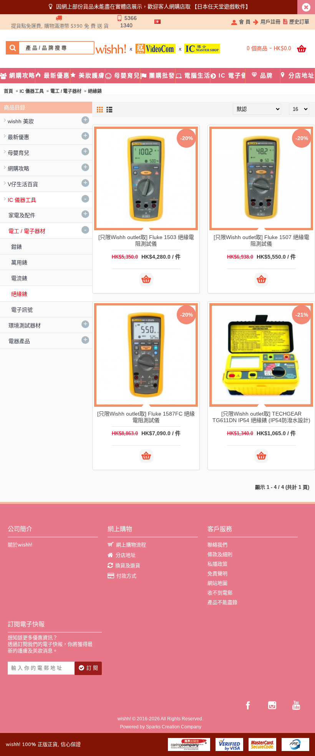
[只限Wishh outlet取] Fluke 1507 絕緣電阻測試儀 (261, 240)
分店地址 (126, 555)
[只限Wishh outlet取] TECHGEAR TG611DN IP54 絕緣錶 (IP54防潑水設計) (261, 417)
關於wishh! (20, 545)
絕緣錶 (95, 91)
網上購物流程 (131, 545)
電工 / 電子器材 (65, 91)
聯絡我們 (217, 545)
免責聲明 (217, 573)
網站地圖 (217, 583)
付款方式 (126, 576)
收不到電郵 (219, 593)
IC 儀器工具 (32, 91)
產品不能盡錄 (222, 602)
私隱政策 (217, 564)
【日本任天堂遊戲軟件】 (221, 6)
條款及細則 (219, 554)
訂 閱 (92, 668)
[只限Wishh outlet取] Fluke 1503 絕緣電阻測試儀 (146, 240)
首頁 (8, 91)
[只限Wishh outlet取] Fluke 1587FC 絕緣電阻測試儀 (146, 417)
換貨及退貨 (127, 565)
